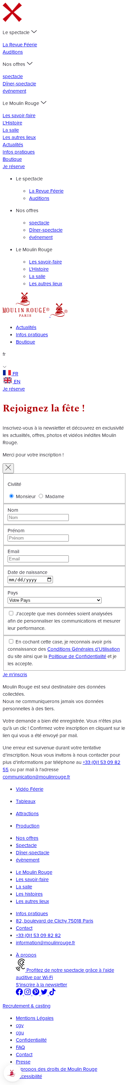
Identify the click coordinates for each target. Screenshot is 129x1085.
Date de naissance (27, 572)
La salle (11, 130)
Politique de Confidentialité (77, 656)
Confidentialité (31, 1040)
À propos (26, 955)
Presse (23, 1061)
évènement (27, 860)
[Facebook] (20, 993)
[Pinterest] (36, 993)
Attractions (27, 813)
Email (13, 551)
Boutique (12, 159)
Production (27, 825)
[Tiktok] (52, 993)
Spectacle (26, 845)
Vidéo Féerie (29, 789)
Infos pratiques (19, 152)
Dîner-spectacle (19, 83)
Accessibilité (29, 1076)
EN (17, 381)
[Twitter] (45, 993)
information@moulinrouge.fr (45, 942)
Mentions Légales (35, 1018)
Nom (13, 510)
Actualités (13, 144)
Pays (13, 592)
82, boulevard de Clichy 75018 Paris (54, 920)
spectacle (13, 76)
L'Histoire (12, 122)
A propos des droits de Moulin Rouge (56, 1069)
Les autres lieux (19, 137)
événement (14, 91)
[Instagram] (28, 993)
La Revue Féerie (20, 44)
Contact (24, 928)
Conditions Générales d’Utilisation (83, 649)
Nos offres (27, 838)
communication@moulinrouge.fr (36, 776)
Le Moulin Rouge (34, 872)
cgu (20, 1032)
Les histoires (29, 894)
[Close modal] (8, 468)
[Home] (27, 315)
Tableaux (25, 801)
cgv (19, 1025)
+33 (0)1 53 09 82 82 (38, 935)
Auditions (13, 52)
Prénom (16, 530)
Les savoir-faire (19, 115)
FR (15, 373)
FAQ (20, 1047)
